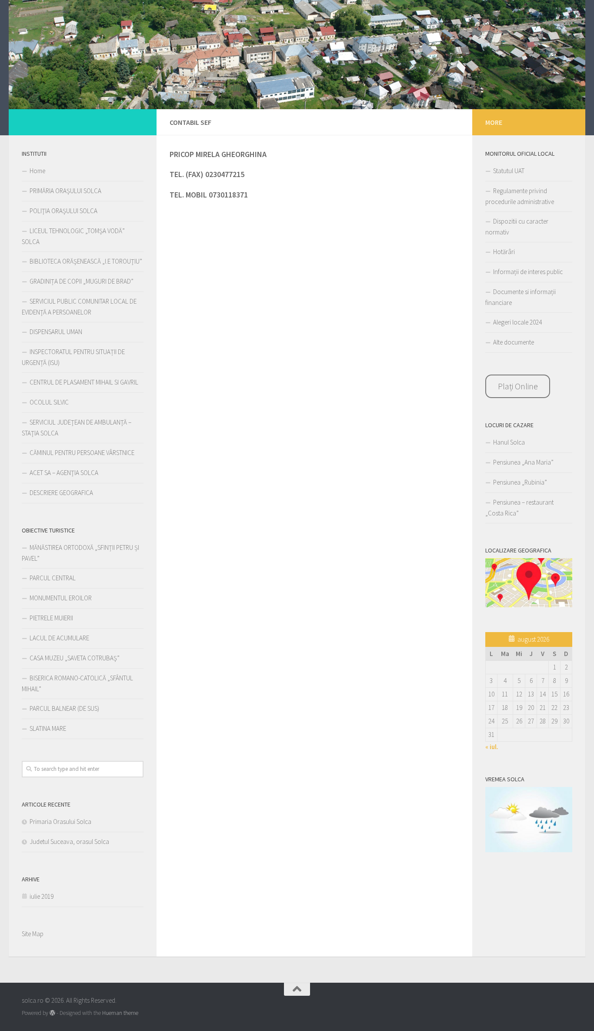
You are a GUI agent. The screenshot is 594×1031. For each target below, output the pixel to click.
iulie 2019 (41, 896)
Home (37, 171)
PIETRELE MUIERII (51, 618)
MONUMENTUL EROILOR (61, 598)
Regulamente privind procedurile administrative (519, 196)
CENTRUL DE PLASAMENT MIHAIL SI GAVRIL (84, 382)
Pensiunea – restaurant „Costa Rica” (519, 507)
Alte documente (513, 342)
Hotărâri (504, 252)
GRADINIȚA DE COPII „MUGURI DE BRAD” (81, 281)
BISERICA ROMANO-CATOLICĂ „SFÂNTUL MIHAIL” (77, 683)
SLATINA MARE (48, 728)
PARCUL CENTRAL (53, 578)
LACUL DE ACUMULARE (59, 638)
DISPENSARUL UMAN (56, 332)
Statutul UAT (508, 171)
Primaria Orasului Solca (60, 821)
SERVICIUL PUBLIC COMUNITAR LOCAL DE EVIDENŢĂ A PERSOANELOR (79, 306)
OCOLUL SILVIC (49, 402)
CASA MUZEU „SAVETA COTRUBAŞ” (75, 658)
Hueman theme (120, 1013)
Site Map (32, 934)
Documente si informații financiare (520, 297)
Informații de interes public (528, 272)
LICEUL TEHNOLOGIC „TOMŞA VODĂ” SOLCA (73, 236)
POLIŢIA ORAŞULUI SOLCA (63, 211)
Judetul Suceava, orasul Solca (69, 841)
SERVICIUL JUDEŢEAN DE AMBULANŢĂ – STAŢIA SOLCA (76, 427)
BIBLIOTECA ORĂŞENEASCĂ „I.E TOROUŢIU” (86, 261)
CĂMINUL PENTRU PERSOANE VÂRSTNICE (82, 453)
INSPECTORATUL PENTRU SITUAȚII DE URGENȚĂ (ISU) (73, 357)
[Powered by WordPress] (52, 1013)
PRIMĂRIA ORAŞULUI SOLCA (65, 191)
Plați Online (518, 386)
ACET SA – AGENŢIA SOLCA (64, 473)
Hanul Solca (509, 442)
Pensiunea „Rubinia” (520, 482)
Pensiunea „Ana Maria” (523, 462)
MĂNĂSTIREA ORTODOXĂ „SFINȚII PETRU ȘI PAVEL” (80, 552)
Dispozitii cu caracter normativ (516, 226)
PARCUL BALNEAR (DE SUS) (64, 708)
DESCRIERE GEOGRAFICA (61, 493)
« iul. (491, 747)
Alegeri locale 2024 (517, 322)
